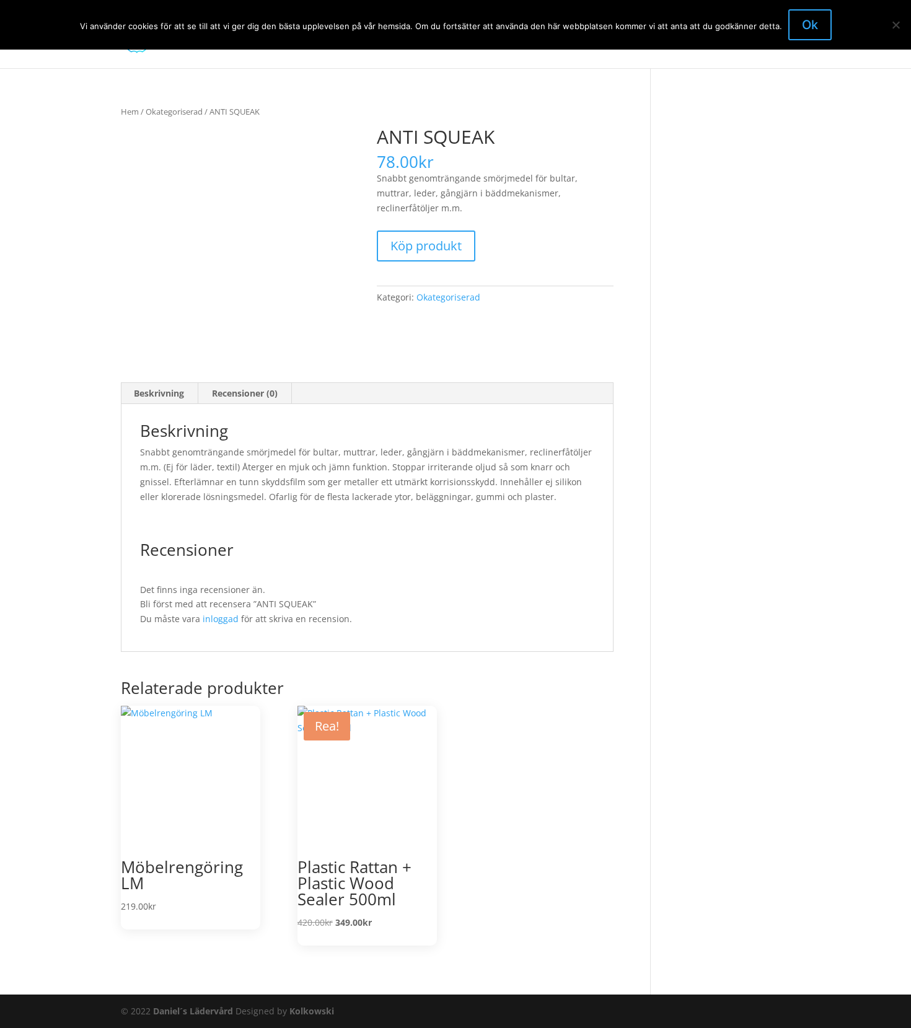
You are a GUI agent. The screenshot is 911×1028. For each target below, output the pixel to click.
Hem (471, 44)
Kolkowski (311, 1011)
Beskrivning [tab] (159, 393)
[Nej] (895, 25)
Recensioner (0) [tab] (245, 393)
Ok (810, 24)
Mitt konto (673, 44)
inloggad (221, 619)
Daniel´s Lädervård (193, 1011)
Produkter (612, 44)
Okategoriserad (174, 111)
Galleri (560, 44)
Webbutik (732, 44)
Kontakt (514, 44)
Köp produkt (426, 245)
